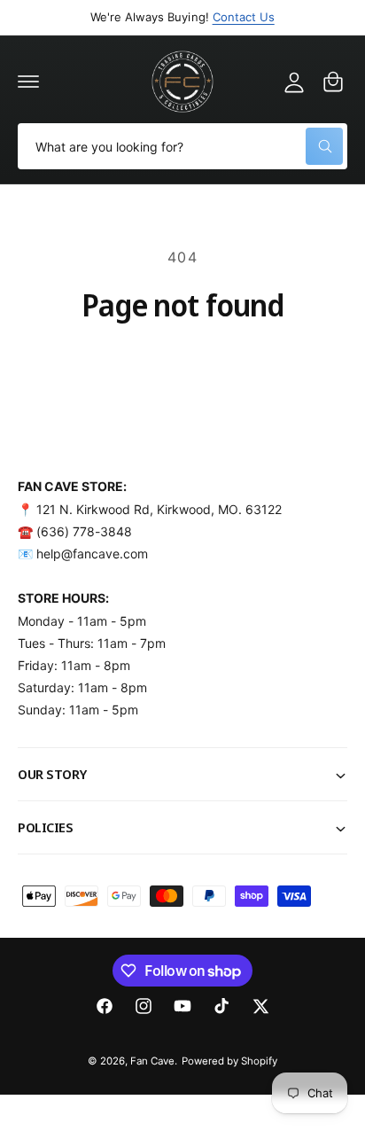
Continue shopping (183, 362)
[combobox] (182, 146)
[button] (28, 81)
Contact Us (244, 17)
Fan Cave (152, 1061)
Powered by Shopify (229, 1061)
